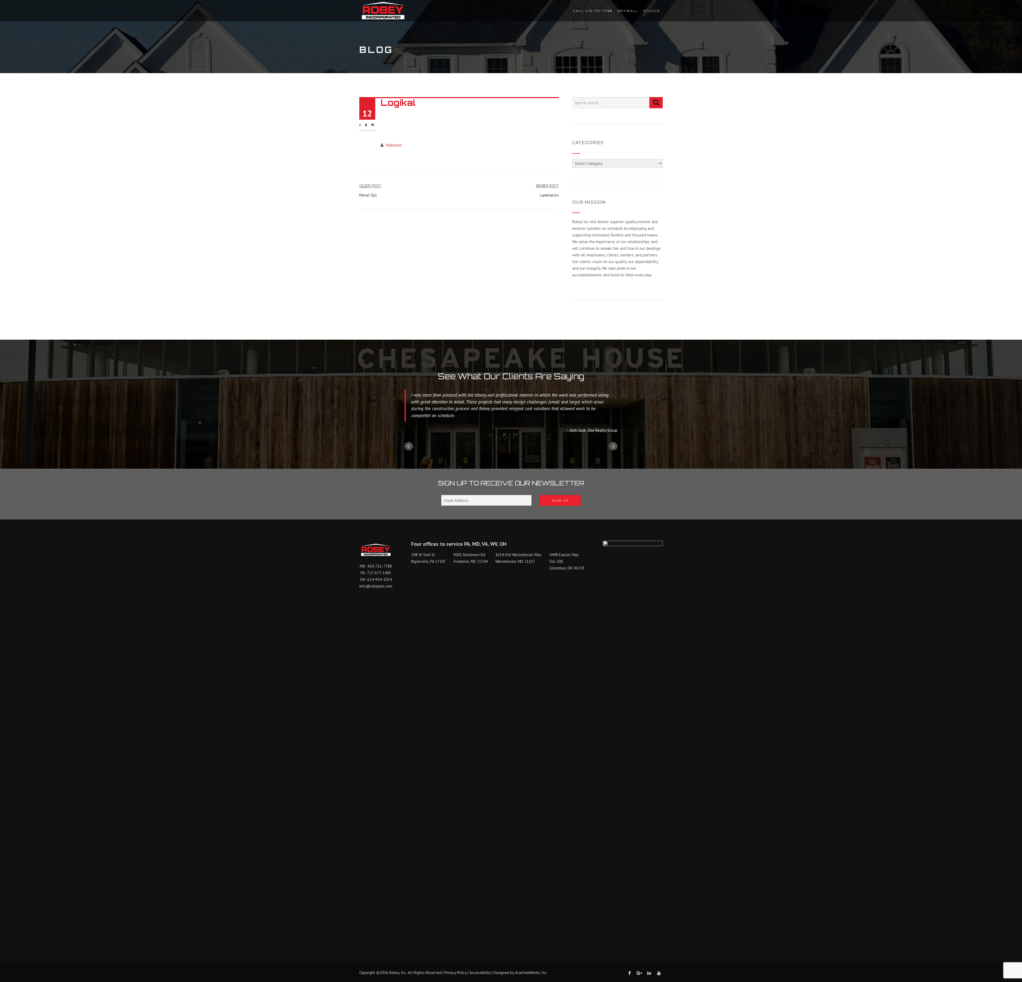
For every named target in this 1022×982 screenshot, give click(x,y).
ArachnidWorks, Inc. (531, 972)
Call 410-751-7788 (592, 11)
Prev (409, 446)
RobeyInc (394, 145)
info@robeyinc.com (375, 586)
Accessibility (480, 972)
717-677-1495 (379, 572)
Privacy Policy (455, 972)
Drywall (628, 11)
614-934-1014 (379, 579)
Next (613, 446)
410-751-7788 (379, 566)
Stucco (651, 11)
